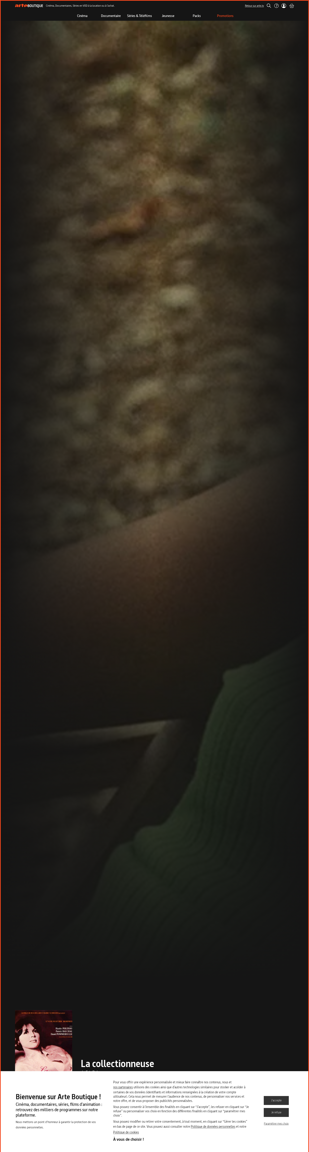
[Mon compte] (283, 6)
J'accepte (276, 1100)
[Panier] (291, 6)
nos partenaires (123, 1087)
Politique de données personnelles (213, 1126)
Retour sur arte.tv (254, 6)
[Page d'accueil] (29, 6)
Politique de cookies (126, 1132)
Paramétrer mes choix (276, 1124)
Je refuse (276, 1112)
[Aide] (276, 6)
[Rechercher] (269, 6)
